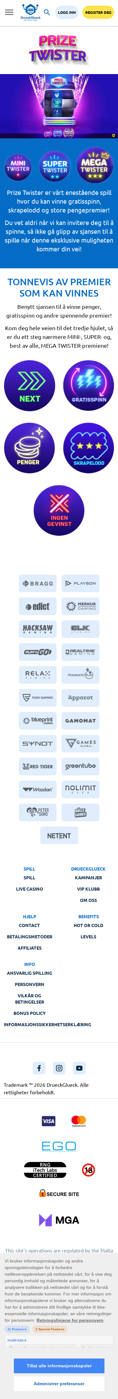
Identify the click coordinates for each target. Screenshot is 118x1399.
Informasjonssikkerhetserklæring (47, 1024)
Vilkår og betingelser (29, 999)
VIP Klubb (88, 889)
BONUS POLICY (30, 1013)
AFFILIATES (30, 948)
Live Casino (29, 889)
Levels (88, 936)
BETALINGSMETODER (29, 936)
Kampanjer (88, 877)
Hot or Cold (88, 925)
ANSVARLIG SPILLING (29, 973)
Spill (29, 877)
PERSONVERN (29, 984)
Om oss (88, 900)
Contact (29, 925)
